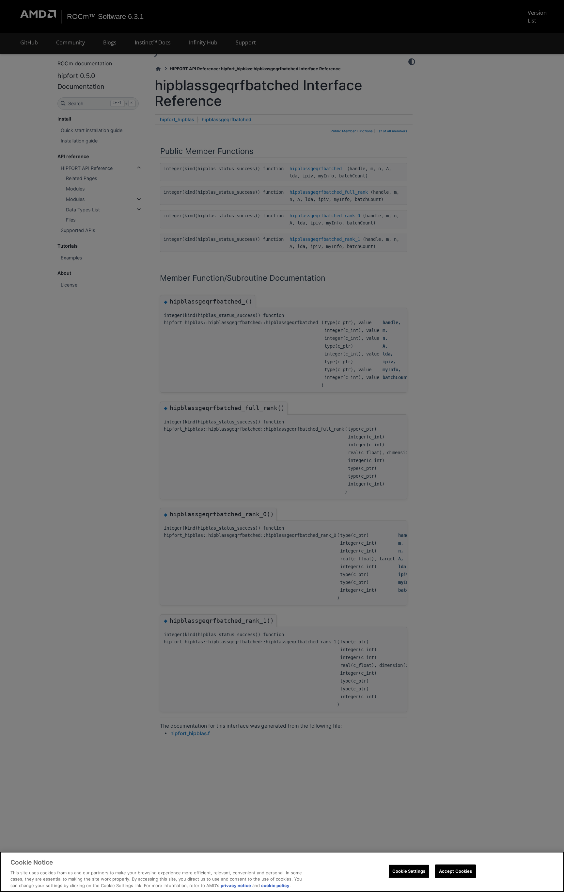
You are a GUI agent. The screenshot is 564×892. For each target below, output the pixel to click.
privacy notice (236, 885)
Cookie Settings (408, 871)
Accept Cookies (455, 871)
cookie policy (275, 885)
